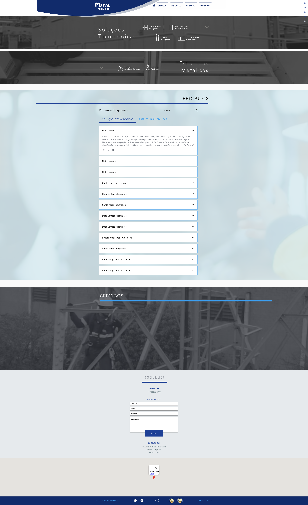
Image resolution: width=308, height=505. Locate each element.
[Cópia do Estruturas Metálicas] (156, 43)
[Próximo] (295, 32)
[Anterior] (13, 32)
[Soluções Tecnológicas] (151, 43)
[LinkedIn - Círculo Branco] (142, 500)
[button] (191, 5)
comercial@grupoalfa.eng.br (107, 500)
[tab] (117, 119)
